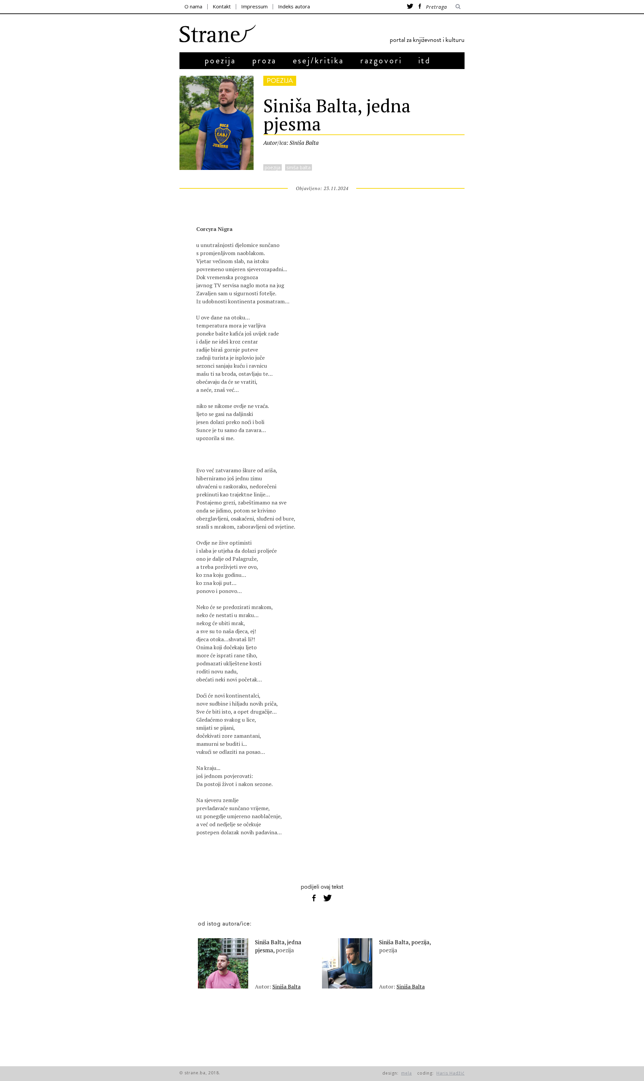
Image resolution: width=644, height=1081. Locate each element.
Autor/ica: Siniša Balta (291, 142)
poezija (220, 60)
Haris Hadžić (450, 1073)
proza (264, 60)
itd (424, 60)
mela (406, 1073)
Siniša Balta (286, 986)
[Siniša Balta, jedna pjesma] (216, 168)
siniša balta (298, 167)
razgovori (381, 60)
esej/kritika (318, 60)
